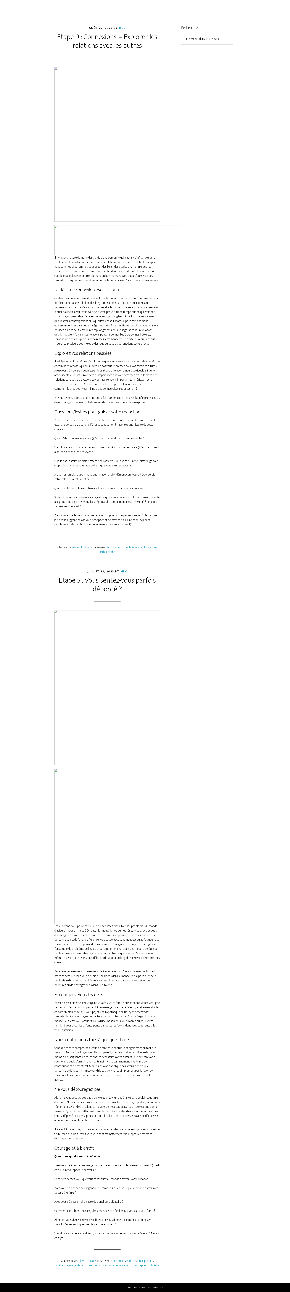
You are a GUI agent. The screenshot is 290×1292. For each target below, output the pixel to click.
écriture (112, 547)
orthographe (107, 551)
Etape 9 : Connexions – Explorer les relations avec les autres (107, 41)
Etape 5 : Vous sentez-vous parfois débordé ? (107, 584)
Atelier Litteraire (82, 547)
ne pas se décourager (116, 1265)
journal (139, 547)
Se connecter (155, 1287)
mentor (97, 1265)
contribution (117, 1260)
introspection (126, 547)
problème (153, 1265)
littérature (150, 547)
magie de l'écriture (80, 1265)
